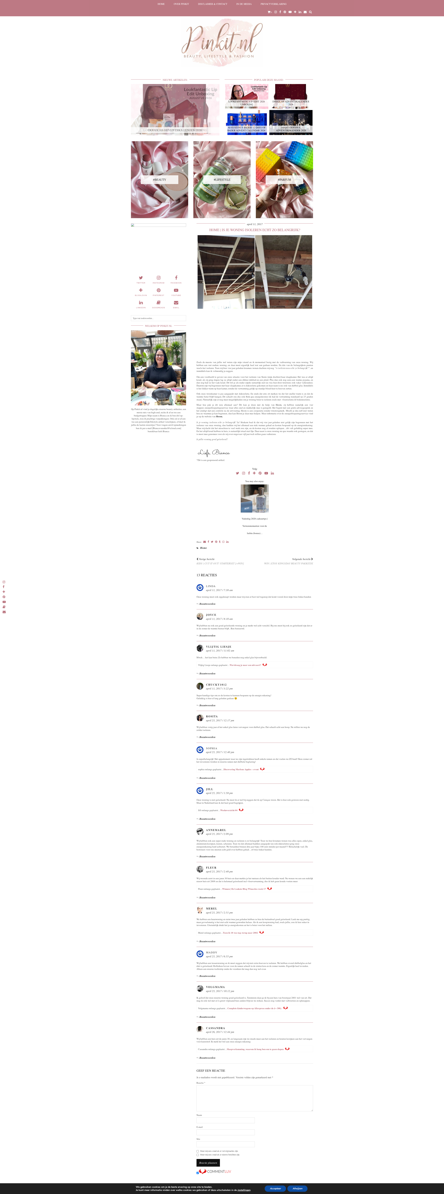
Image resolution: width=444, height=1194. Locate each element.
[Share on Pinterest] (216, 541)
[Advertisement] (255, 334)
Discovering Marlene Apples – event (241, 769)
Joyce (211, 615)
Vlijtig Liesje (219, 647)
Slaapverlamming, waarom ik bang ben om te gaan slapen (255, 1049)
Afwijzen (297, 1188)
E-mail (200, 1127)
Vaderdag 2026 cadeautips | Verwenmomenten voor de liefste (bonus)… (255, 526)
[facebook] (280, 12)
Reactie (201, 1082)
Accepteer (275, 1188)
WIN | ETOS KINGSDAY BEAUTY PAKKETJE (288, 561)
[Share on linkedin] (227, 541)
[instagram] (275, 12)
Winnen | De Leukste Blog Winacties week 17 (244, 888)
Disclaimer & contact (212, 4)
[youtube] (290, 12)
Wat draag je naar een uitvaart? (245, 665)
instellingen (243, 1190)
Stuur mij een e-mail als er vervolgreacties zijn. (219, 1151)
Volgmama (215, 987)
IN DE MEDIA (244, 4)
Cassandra (215, 1028)
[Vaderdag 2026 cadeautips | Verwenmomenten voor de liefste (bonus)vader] (255, 498)
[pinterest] (285, 12)
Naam (199, 1115)
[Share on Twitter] (212, 541)
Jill (209, 789)
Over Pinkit (181, 4)
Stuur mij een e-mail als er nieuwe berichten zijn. (220, 1154)
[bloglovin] (295, 12)
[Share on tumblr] (219, 541)
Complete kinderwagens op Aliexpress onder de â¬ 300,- (254, 1008)
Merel (211, 908)
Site (198, 1139)
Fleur (211, 867)
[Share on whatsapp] (223, 541)
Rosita (212, 716)
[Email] (305, 12)
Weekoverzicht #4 (228, 810)
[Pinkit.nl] (222, 36)
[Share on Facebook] (208, 541)
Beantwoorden (207, 604)
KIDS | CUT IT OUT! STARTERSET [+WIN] (220, 561)
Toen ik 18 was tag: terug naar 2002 (240, 932)
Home (161, 4)
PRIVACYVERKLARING (274, 4)
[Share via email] (204, 541)
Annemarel (216, 830)
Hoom (219, 416)
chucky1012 (216, 684)
